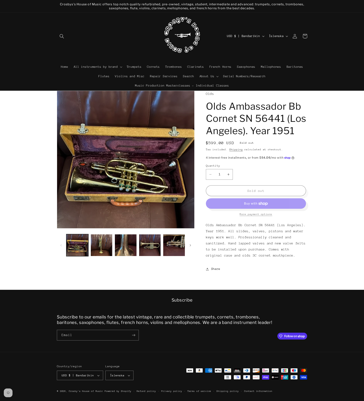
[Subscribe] (134, 335)
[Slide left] (61, 245)
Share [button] (215, 269)
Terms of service (199, 391)
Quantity (213, 165)
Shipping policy (228, 391)
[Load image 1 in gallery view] (77, 245)
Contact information (258, 391)
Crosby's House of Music (86, 391)
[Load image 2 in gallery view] (102, 245)
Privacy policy (171, 391)
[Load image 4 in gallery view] (150, 245)
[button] (62, 36)
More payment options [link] (256, 214)
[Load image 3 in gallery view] (126, 245)
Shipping (236, 149)
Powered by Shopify (118, 391)
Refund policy (146, 391)
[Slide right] (190, 245)
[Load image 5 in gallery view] (174, 245)
